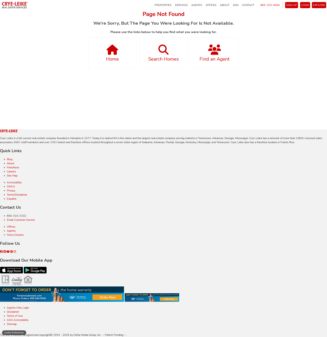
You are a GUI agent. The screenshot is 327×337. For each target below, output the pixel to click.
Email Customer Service (21, 220)
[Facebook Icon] (1, 252)
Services (181, 5)
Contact (248, 5)
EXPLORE (319, 5)
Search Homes (163, 59)
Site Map (12, 176)
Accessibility (14, 182)
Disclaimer (13, 312)
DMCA (11, 186)
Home (112, 59)
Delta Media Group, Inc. (87, 335)
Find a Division (15, 235)
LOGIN (305, 5)
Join (235, 5)
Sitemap (12, 324)
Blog (9, 159)
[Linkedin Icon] (4, 252)
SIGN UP (291, 5)
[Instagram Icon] (15, 252)
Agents (196, 5)
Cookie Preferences (14, 332)
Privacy (11, 190)
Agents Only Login (18, 308)
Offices (211, 5)
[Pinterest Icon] (12, 252)
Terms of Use (15, 316)
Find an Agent (215, 59)
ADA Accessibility (17, 320)
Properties (163, 5)
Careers (11, 171)
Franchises (13, 167)
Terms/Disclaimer (17, 195)
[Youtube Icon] (8, 252)
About (224, 5)
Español (11, 199)
